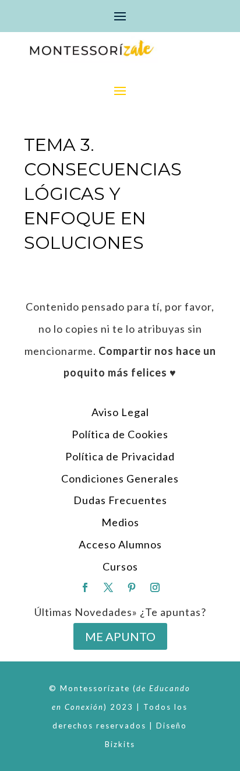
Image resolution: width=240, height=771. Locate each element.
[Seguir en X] (108, 587)
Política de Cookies (120, 434)
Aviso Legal (120, 412)
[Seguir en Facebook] (85, 587)
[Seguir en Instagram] (155, 587)
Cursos (120, 566)
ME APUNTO (120, 636)
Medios (120, 522)
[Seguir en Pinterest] (131, 587)
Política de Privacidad (120, 456)
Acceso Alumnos (120, 544)
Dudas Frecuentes (120, 500)
